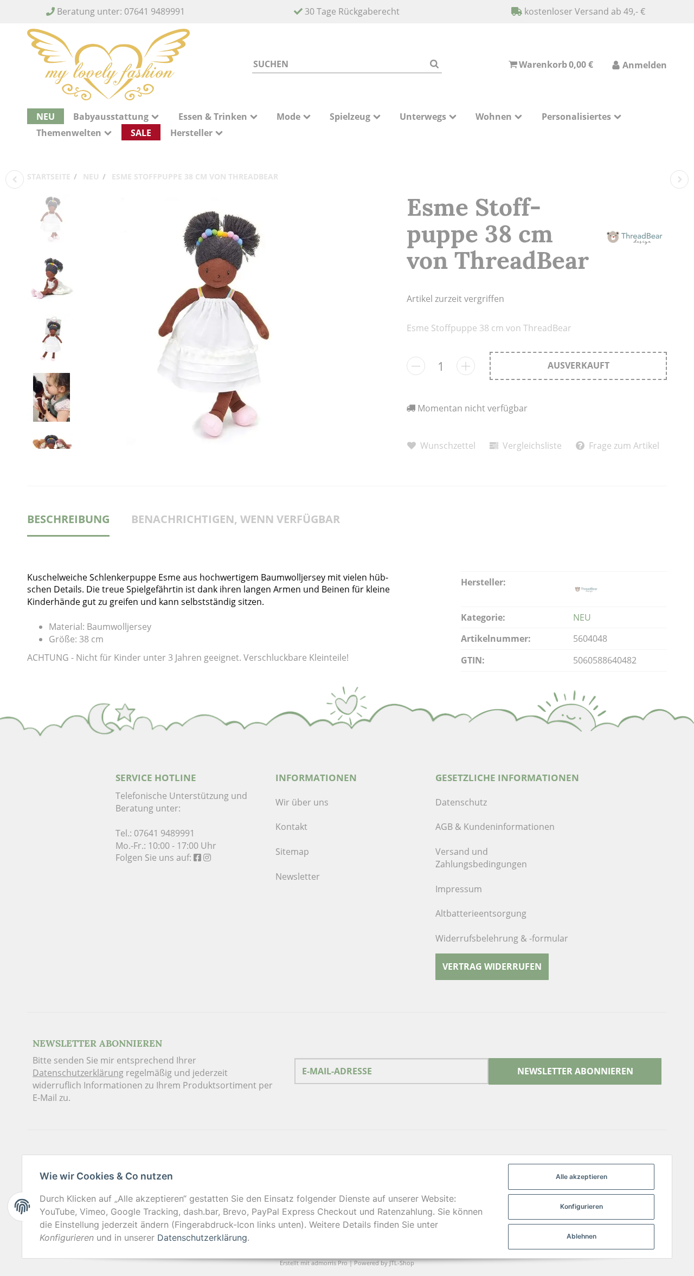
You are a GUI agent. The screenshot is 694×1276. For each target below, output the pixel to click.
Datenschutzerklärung (78, 1073)
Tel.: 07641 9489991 (155, 833)
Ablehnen (581, 1236)
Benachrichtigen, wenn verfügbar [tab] (235, 519)
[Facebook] (197, 857)
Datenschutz (461, 802)
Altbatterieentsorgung (480, 913)
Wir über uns (302, 802)
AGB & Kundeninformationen (495, 827)
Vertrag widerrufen (492, 966)
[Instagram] (207, 857)
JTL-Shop (401, 1263)
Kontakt (291, 827)
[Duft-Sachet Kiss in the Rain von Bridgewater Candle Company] (14, 179)
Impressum (458, 889)
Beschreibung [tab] (68, 519)
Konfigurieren (581, 1206)
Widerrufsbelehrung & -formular (501, 938)
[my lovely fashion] (108, 64)
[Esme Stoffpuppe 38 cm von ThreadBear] (214, 321)
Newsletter (297, 876)
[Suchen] (434, 64)
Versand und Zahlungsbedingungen (481, 858)
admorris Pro (329, 1263)
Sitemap (292, 852)
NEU (582, 617)
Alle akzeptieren (581, 1176)
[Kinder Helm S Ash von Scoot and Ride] (679, 179)
